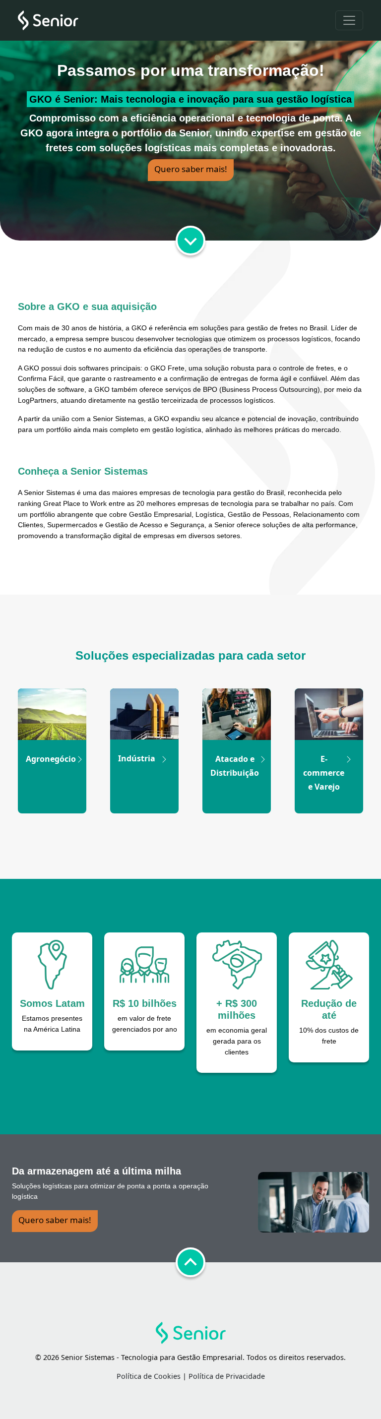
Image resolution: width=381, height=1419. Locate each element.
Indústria (136, 758)
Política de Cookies (149, 1376)
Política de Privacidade (227, 1376)
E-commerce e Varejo (323, 772)
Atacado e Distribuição (234, 765)
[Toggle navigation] (349, 20)
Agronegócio (51, 758)
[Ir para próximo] (190, 240)
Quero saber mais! (190, 169)
